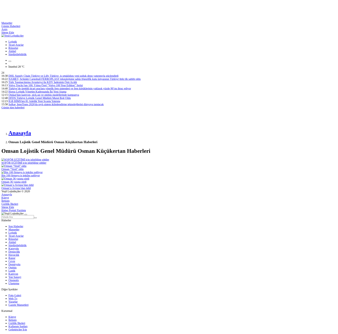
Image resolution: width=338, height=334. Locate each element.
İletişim (5, 200)
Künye (5, 197)
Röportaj (13, 47)
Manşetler (6, 22)
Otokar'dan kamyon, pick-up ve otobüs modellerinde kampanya (43, 94)
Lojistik (12, 41)
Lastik (11, 270)
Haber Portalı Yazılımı (13, 210)
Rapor (11, 258)
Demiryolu (14, 264)
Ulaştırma (13, 283)
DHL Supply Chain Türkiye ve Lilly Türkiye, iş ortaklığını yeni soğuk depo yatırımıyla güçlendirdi (63, 75)
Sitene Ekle (7, 32)
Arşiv (4, 29)
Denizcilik (14, 251)
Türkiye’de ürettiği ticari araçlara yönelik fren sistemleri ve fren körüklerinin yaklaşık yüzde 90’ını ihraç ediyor (69, 88)
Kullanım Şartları (17, 326)
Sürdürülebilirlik (17, 54)
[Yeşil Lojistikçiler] (12, 35)
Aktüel (12, 51)
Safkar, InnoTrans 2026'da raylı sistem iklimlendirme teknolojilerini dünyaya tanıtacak (56, 104)
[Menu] (9, 61)
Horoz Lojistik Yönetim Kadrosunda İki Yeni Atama (37, 91)
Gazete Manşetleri (18, 304)
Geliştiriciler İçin (17, 329)
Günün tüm (12, 107)
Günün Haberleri (10, 26)
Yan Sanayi (14, 277)
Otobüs (12, 267)
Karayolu (13, 248)
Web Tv (12, 298)
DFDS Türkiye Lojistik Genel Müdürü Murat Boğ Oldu (39, 97)
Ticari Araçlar (16, 44)
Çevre (11, 261)
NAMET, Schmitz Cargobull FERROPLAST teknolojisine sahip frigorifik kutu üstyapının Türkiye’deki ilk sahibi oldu (74, 78)
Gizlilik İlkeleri (9, 203)
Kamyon (13, 273)
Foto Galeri (14, 295)
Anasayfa (6, 194)
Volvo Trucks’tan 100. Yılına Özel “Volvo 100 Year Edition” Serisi (45, 85)
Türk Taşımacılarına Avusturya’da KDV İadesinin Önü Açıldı (42, 82)
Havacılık (13, 254)
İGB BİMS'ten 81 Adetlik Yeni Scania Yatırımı (34, 101)
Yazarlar (13, 301)
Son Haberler (15, 226)
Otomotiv (13, 280)
